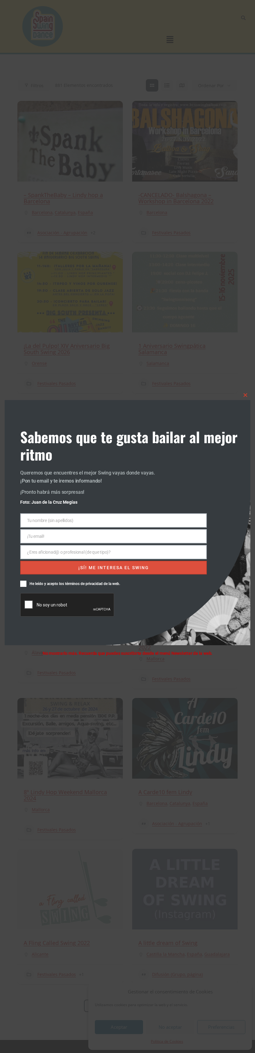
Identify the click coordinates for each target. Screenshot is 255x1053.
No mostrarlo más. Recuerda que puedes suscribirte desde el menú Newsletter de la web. (127, 653)
